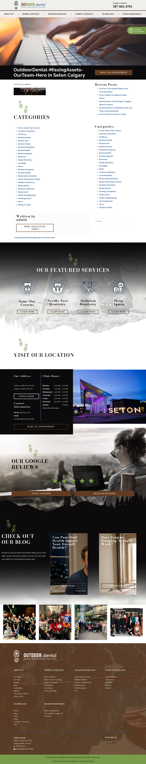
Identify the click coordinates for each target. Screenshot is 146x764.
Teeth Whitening (110, 677)
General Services (30, 14)
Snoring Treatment (26, 189)
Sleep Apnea (23, 186)
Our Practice (18, 677)
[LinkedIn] (106, 741)
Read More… (69, 586)
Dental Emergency (26, 147)
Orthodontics (109, 680)
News (20, 166)
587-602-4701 (122, 6)
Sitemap (16, 691)
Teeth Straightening (26, 195)
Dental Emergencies (51, 682)
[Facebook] (117, 741)
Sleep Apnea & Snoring (83, 677)
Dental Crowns (24, 144)
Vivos (20, 202)
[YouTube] (108, 741)
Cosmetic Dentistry (26, 131)
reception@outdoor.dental (24, 419)
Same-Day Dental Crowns (29, 179)
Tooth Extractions (80, 688)
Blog (15, 685)
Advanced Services (57, 14)
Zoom (16, 711)
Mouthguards (48, 685)
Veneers (108, 688)
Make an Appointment (51, 711)
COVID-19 (22, 134)
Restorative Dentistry (27, 176)
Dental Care (23, 141)
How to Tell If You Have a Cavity (112, 114)
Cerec (16, 713)
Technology (108, 14)
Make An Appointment (113, 72)
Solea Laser (23, 192)
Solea (16, 719)
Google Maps (26, 396)
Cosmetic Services (84, 14)
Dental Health (24, 150)
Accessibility (18, 688)
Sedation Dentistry (26, 182)
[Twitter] (111, 741)
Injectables (108, 682)
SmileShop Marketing (67, 757)
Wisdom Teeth (24, 205)
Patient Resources (132, 14)
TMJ (76, 691)
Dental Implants (25, 154)
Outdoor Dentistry (26, 170)
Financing (47, 716)
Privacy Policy (18, 696)
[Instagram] (114, 741)
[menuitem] (9, 14)
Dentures (22, 157)
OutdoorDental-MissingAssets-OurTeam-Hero (34, 238)
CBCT (16, 724)
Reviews (16, 682)
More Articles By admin (35, 227)
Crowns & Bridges (50, 691)
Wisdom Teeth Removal (83, 682)
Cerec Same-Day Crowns (29, 128)
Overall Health (24, 173)
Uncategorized (24, 198)
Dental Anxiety (24, 138)
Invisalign (22, 163)
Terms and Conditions (21, 693)
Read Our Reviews (105, 493)
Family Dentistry (25, 160)
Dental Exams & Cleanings (53, 680)
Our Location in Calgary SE (53, 713)
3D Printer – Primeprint (21, 722)
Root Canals (48, 688)
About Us (8, 14)
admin (27, 84)
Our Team (17, 680)
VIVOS (16, 716)
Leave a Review (41, 493)
